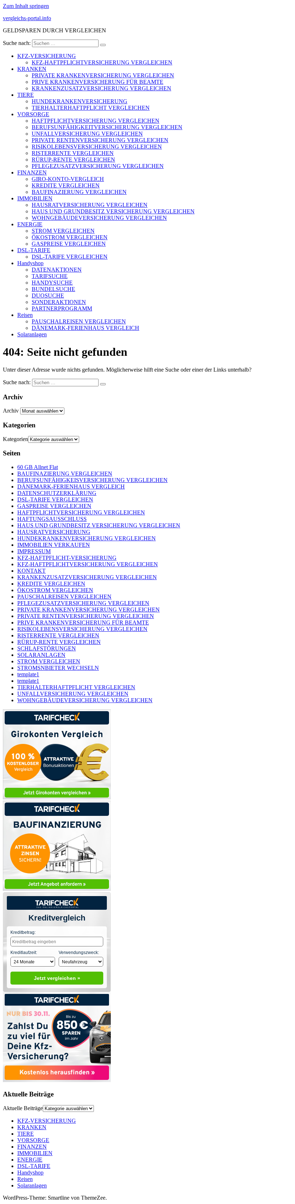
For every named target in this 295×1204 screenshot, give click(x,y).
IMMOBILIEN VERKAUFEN (53, 545)
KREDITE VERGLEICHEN (66, 185)
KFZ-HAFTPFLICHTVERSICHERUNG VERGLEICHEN (102, 62)
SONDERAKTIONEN (59, 302)
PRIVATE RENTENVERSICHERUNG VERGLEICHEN (100, 140)
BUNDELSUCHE (53, 289)
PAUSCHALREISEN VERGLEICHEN (79, 321)
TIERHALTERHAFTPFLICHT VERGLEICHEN (91, 108)
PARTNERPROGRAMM (62, 308)
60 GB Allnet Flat (37, 467)
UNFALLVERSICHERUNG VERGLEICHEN (87, 134)
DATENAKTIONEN (57, 270)
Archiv (11, 411)
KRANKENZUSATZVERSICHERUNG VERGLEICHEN (101, 88)
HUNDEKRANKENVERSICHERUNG (79, 101)
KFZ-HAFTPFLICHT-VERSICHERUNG (67, 558)
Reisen (25, 315)
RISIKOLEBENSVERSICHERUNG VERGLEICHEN (97, 147)
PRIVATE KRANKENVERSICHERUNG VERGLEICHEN (103, 75)
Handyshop (30, 263)
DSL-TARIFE (33, 250)
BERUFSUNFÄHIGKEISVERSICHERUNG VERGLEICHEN (92, 480)
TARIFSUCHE (50, 276)
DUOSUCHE (48, 295)
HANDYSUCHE (52, 283)
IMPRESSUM (34, 551)
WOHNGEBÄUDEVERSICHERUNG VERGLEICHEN (99, 218)
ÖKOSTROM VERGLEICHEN (70, 237)
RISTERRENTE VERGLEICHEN (73, 153)
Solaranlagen (32, 334)
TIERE (25, 95)
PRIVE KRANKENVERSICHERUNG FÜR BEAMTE (97, 82)
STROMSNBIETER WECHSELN (58, 668)
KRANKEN (31, 69)
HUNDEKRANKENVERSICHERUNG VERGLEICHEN (86, 538)
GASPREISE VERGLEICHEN (69, 244)
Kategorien (15, 439)
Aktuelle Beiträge (23, 1108)
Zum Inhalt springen (26, 6)
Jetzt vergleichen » (57, 978)
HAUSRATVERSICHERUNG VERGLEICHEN (90, 205)
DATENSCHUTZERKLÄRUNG (56, 493)
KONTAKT (31, 571)
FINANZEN (32, 172)
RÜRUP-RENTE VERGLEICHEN (73, 159)
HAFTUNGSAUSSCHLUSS (52, 519)
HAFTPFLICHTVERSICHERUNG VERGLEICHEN (95, 121)
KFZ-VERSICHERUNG (46, 56)
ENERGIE (29, 224)
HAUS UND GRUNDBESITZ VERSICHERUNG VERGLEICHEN (113, 211)
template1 (28, 674)
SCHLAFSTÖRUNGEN (46, 648)
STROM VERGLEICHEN (63, 231)
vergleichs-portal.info (27, 18)
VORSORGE (33, 114)
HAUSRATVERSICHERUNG (53, 532)
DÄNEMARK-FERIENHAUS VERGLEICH (85, 328)
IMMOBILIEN (35, 198)
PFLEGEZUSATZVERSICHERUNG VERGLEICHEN (98, 166)
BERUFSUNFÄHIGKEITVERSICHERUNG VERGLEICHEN (107, 127)
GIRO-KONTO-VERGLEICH (68, 179)
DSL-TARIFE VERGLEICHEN (70, 257)
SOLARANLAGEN (41, 655)
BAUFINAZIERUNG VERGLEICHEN (79, 192)
